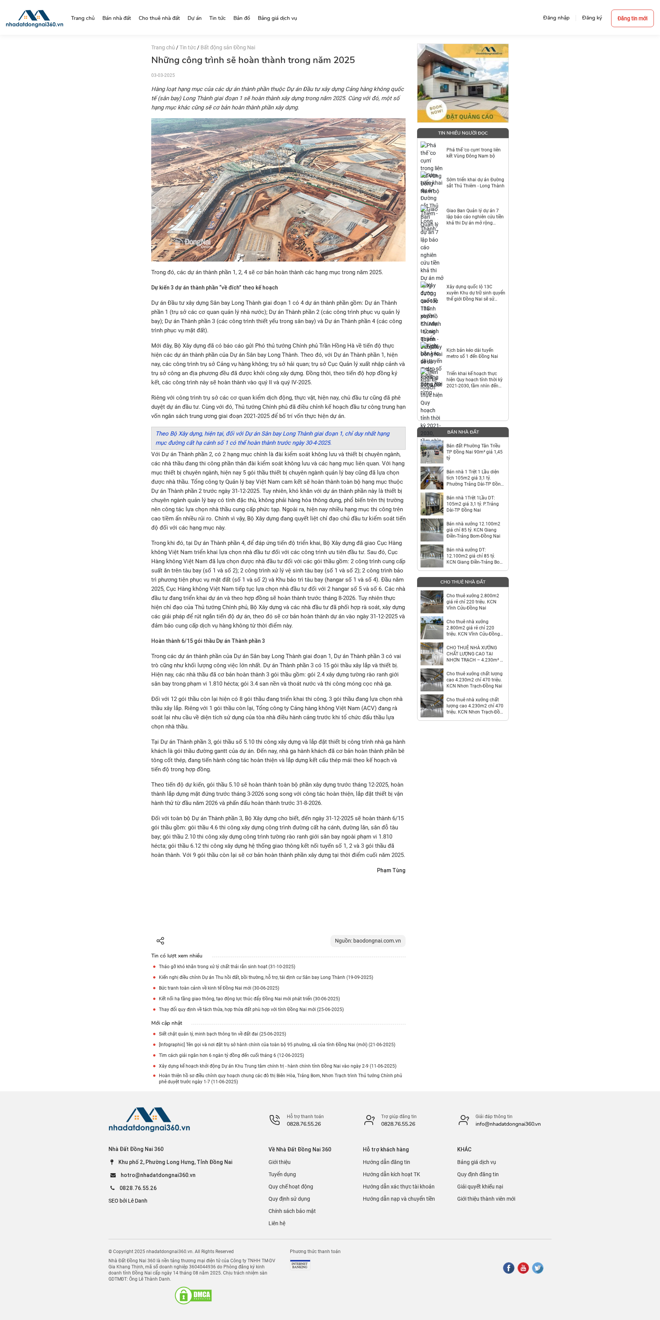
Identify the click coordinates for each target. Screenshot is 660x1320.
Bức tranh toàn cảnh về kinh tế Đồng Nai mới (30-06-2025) (219, 988)
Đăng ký (592, 17)
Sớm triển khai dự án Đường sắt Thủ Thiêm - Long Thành (475, 183)
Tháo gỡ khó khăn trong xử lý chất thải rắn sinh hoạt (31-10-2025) (227, 966)
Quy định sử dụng (289, 1199)
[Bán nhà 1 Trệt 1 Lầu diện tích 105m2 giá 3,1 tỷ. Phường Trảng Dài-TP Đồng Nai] (432, 478)
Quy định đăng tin (478, 1174)
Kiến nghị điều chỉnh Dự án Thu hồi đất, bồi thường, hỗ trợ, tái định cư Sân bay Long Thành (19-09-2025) (266, 977)
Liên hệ (277, 1223)
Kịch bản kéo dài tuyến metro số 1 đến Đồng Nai (472, 353)
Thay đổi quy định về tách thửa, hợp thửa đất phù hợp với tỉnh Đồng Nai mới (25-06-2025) (251, 1009)
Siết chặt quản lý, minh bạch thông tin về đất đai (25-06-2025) (222, 1034)
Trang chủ (163, 47)
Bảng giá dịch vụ (476, 1162)
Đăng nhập (556, 17)
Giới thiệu (280, 1162)
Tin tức (188, 47)
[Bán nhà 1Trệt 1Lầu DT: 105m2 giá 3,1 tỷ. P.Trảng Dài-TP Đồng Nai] (432, 504)
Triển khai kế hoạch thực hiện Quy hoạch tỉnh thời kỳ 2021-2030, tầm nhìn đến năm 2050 (474, 380)
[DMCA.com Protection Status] (193, 1295)
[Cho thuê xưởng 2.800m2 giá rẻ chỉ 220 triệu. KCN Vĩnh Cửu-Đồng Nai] (432, 601)
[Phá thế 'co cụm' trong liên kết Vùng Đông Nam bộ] (432, 152)
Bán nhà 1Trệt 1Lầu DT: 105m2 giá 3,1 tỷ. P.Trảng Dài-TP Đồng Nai (472, 504)
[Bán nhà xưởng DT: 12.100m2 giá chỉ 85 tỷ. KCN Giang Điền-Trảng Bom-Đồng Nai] (432, 556)
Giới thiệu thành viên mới (486, 1199)
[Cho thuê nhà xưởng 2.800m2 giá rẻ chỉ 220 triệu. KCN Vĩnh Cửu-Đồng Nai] (432, 627)
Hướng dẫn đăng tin (386, 1162)
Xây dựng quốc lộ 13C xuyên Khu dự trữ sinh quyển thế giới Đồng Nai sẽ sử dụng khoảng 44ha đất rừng (475, 293)
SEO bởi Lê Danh (127, 1201)
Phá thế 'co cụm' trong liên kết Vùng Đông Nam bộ (473, 153)
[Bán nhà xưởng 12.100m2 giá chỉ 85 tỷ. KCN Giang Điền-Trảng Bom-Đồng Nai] (432, 530)
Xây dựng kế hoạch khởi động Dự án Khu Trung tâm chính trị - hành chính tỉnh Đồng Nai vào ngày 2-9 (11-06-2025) (277, 1066)
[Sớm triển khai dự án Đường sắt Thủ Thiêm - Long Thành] (432, 182)
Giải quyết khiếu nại (480, 1186)
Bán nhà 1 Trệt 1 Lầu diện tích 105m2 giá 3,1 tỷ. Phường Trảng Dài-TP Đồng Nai (474, 478)
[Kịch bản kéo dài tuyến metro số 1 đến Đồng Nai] (432, 353)
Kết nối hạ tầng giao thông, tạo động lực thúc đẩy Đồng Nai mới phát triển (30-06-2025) (249, 998)
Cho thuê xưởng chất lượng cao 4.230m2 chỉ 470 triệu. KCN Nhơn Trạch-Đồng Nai (474, 680)
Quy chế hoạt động (291, 1186)
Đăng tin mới (632, 18)
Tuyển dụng (282, 1174)
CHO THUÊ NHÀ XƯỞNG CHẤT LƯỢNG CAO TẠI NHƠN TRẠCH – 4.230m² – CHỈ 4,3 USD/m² (474, 654)
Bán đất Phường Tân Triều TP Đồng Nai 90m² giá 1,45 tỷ (474, 452)
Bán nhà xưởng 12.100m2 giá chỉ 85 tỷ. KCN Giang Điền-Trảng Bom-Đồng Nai (473, 530)
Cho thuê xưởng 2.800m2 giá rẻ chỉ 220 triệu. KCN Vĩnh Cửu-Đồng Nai (472, 602)
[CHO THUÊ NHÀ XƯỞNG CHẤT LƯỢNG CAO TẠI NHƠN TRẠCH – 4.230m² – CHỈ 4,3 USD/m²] (432, 653)
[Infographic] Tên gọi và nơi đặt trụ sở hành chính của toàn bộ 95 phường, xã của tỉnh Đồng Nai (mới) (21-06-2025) (277, 1044)
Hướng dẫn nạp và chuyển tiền (399, 1199)
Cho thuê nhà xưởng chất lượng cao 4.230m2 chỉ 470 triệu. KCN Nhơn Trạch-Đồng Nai (475, 706)
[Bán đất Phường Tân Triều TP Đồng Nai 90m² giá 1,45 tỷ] (432, 452)
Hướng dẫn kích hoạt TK (391, 1174)
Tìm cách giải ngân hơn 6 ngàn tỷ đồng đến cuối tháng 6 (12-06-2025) (231, 1055)
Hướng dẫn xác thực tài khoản (399, 1186)
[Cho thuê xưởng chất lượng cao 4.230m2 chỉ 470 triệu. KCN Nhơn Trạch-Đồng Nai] (432, 679)
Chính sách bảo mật (292, 1211)
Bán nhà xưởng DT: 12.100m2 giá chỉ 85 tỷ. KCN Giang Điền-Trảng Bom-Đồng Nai (475, 556)
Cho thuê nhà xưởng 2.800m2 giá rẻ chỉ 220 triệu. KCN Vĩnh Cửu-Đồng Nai (473, 628)
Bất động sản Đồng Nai (228, 47)
